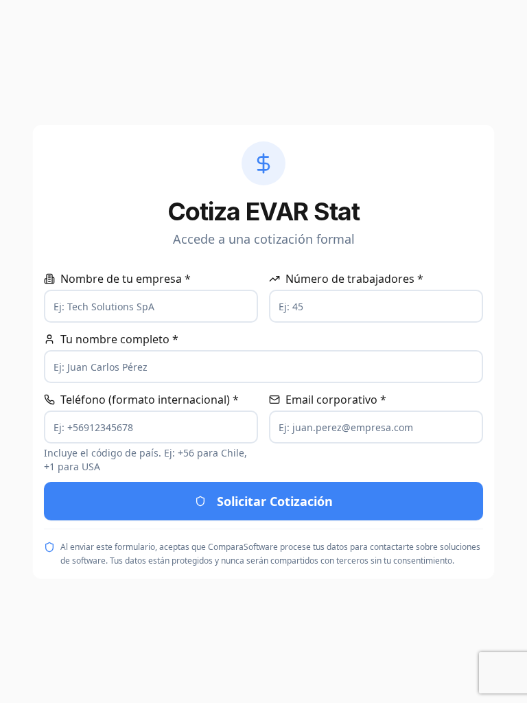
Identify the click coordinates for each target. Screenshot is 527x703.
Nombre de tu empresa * (125, 278)
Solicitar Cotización (275, 501)
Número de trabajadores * (354, 278)
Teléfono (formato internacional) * (149, 399)
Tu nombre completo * (119, 339)
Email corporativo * (335, 399)
